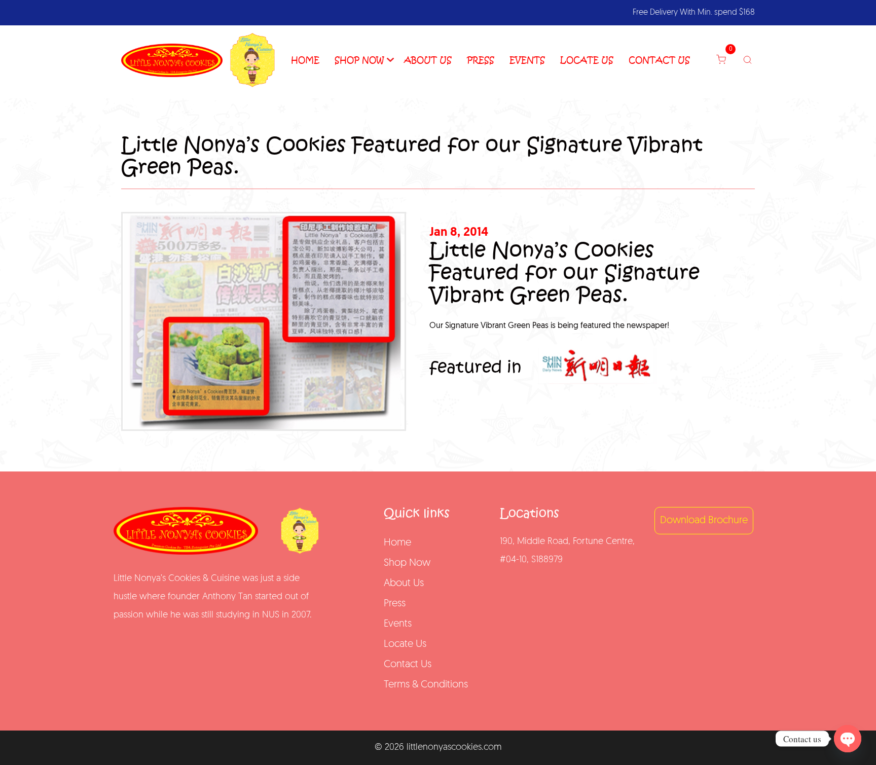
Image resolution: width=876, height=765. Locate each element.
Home (305, 60)
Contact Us (659, 60)
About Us (428, 60)
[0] (726, 60)
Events (527, 60)
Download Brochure (704, 521)
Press (480, 60)
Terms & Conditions (426, 685)
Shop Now (359, 60)
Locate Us (586, 60)
